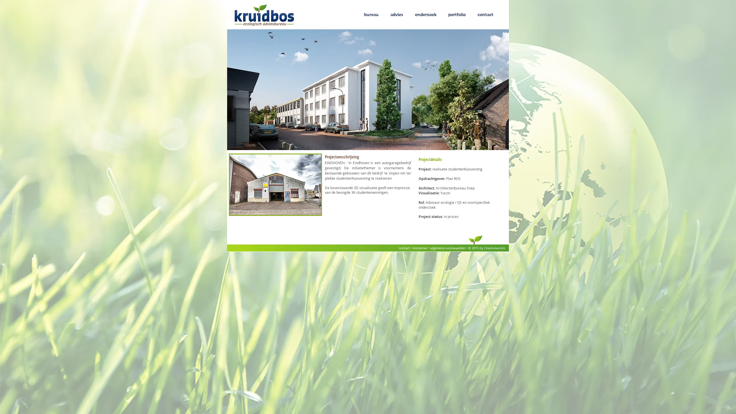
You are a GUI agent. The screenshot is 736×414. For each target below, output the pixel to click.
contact (405, 248)
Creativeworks (494, 248)
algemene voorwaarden (448, 248)
